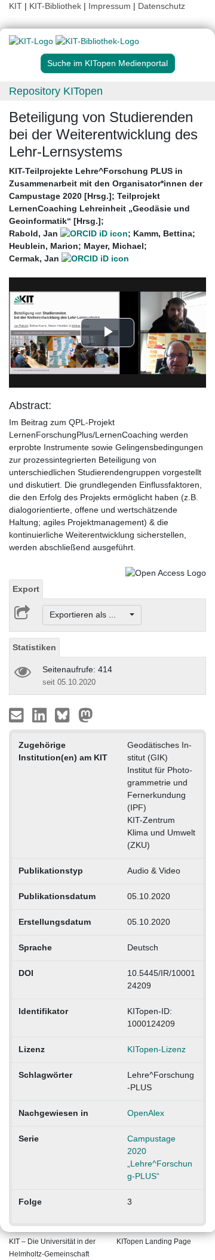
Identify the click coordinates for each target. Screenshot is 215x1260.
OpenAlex (145, 1113)
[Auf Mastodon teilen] (85, 714)
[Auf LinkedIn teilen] (41, 714)
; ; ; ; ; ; (105, 214)
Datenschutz (161, 6)
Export (26, 589)
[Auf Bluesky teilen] (65, 714)
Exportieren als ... (89, 614)
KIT (15, 6)
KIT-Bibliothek (56, 6)
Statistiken (34, 647)
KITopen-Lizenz (156, 1049)
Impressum (109, 6)
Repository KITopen (56, 91)
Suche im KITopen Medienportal (107, 63)
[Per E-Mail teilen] (17, 714)
